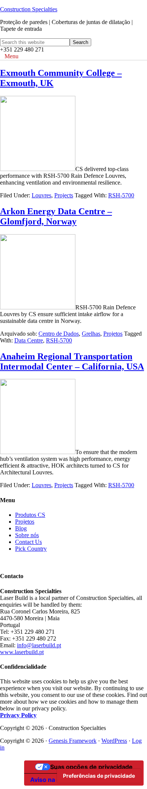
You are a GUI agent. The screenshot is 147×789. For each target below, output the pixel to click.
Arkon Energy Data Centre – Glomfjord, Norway (56, 216)
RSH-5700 (121, 195)
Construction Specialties (28, 9)
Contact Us (28, 542)
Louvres (41, 195)
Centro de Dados (58, 333)
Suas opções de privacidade (91, 767)
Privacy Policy (18, 715)
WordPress (114, 741)
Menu (11, 56)
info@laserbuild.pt (39, 645)
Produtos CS (30, 515)
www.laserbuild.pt (22, 652)
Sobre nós (27, 535)
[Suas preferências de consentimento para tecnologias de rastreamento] (99, 776)
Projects (63, 195)
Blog (21, 528)
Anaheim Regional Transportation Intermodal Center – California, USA (72, 361)
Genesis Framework (72, 741)
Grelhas (91, 333)
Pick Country (31, 548)
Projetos (112, 333)
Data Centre (28, 340)
